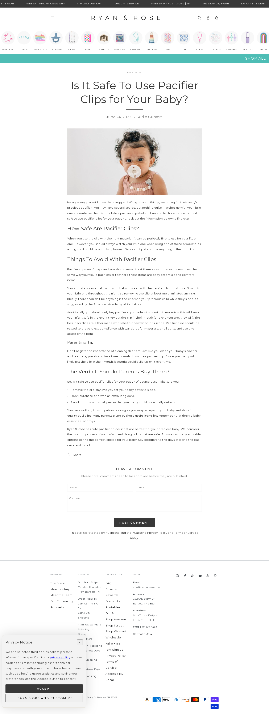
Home (130, 72)
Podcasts (57, 607)
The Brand (57, 583)
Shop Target (114, 625)
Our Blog (112, 613)
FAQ (108, 583)
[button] (199, 17)
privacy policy (60, 657)
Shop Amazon (115, 619)
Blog (138, 72)
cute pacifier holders (107, 429)
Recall (110, 679)
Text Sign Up (114, 649)
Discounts (112, 601)
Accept (44, 688)
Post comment (134, 522)
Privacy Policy (157, 532)
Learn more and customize (44, 698)
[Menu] (52, 17)
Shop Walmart (115, 631)
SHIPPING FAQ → (89, 676)
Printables (112, 607)
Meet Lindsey (60, 589)
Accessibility (114, 673)
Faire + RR (112, 643)
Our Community (61, 601)
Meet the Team (61, 595)
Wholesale (113, 637)
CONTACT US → (143, 634)
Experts (110, 589)
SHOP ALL (255, 58)
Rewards (111, 595)
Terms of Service (186, 532)
